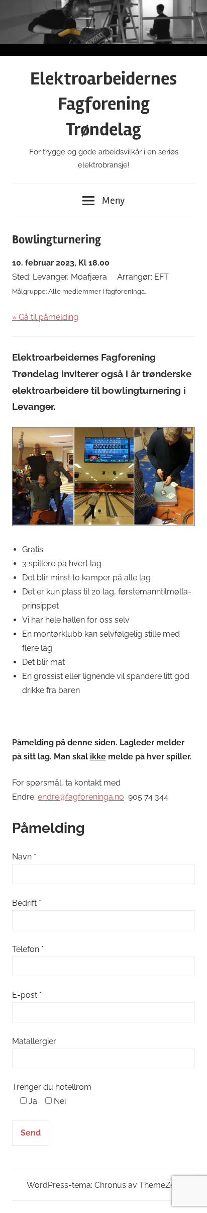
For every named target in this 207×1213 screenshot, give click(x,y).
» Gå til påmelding (45, 317)
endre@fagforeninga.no (81, 797)
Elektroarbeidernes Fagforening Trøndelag (103, 104)
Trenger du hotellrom (51, 1087)
